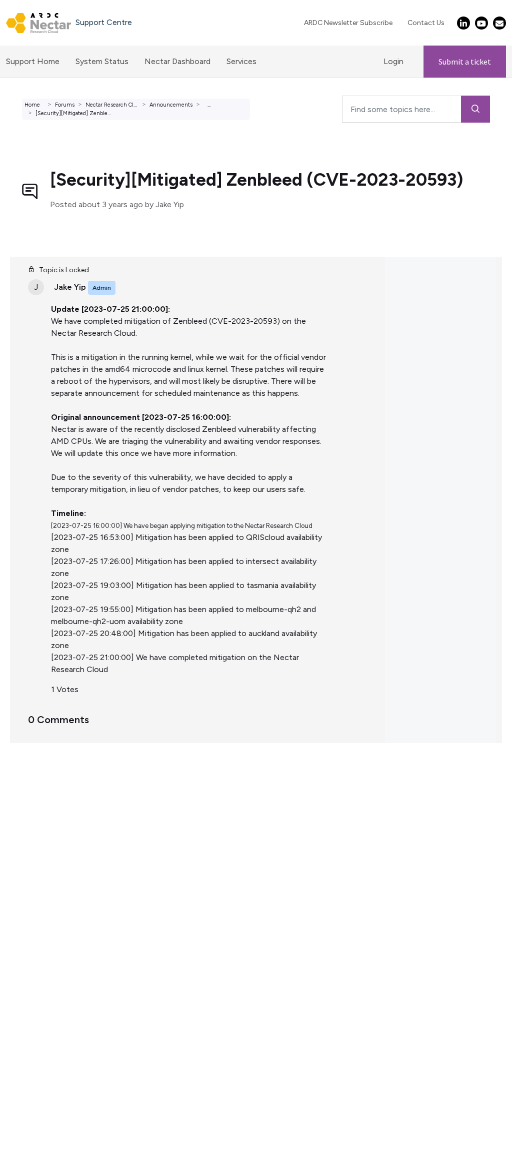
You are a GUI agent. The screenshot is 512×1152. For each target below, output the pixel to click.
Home (32, 105)
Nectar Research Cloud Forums (125, 105)
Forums (64, 105)
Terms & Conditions (44, 851)
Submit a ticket (464, 62)
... (209, 105)
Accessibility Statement (52, 875)
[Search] (475, 109)
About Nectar (34, 827)
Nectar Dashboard (177, 61)
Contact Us (426, 23)
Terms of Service (39, 791)
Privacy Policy (33, 863)
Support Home (33, 61)
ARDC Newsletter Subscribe (348, 23)
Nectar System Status (49, 803)
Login (394, 61)
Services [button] (241, 61)
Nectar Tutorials (38, 815)
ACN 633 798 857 (33, 887)
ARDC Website (35, 839)
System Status (102, 61)
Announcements (171, 105)
